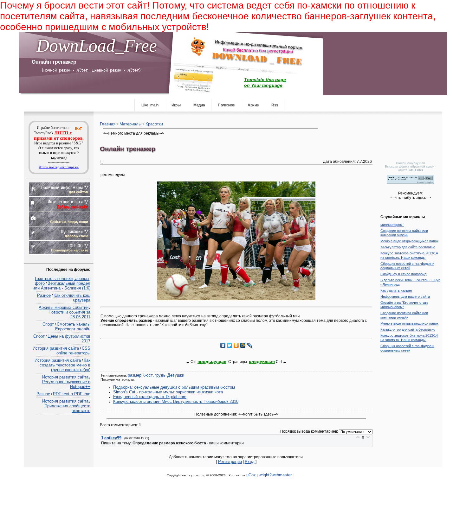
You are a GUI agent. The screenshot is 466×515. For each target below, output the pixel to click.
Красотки (154, 124)
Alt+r (133, 70)
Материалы (130, 124)
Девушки (175, 375)
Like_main (150, 105)
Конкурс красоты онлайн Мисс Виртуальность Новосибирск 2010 (175, 401)
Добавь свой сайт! (72, 206)
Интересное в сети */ (68, 201)
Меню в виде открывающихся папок (409, 238)
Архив (253, 105)
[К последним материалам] (450, 16)
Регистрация (230, 461)
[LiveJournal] (249, 345)
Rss (274, 105)
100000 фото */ (73, 217)
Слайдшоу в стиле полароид (403, 271)
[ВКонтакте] (223, 345)
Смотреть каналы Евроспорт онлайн (72, 326)
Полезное (226, 105)
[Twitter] (229, 345)
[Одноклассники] (236, 345)
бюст (148, 375)
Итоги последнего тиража (59, 167)
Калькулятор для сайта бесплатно (407, 244)
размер (134, 375)
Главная (107, 124)
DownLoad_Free (96, 45)
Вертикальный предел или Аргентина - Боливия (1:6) (61, 285)
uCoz (251, 475)
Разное (44, 295)
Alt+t (82, 70)
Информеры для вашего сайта (405, 294)
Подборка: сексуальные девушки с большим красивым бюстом (174, 387)
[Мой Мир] (243, 345)
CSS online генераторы (73, 350)
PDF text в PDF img (71, 393)
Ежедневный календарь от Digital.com (149, 396)
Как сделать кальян (396, 287)
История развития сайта (56, 348)
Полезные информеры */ (64, 187)
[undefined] (410, 182)
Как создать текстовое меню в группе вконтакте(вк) (65, 365)
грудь (160, 375)
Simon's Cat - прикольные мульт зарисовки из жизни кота (168, 392)
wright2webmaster (275, 475)
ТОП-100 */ (78, 245)
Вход (250, 461)
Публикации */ (74, 231)
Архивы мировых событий (63, 307)
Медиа (199, 105)
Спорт (48, 324)
